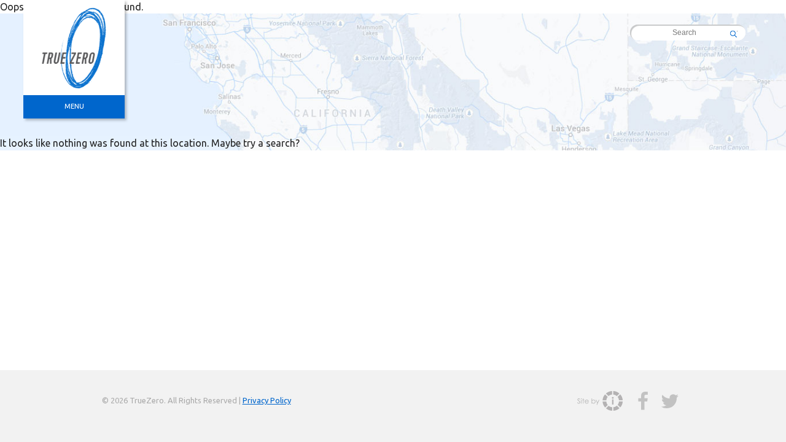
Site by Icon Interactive (600, 401)
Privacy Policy (267, 400)
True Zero (74, 47)
